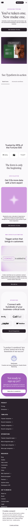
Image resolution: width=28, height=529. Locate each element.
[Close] (26, 509)
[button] (5, 409)
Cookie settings (14, 525)
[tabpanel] (14, 111)
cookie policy (16, 520)
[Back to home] (2, 2)
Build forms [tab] (5, 81)
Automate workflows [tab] (17, 81)
